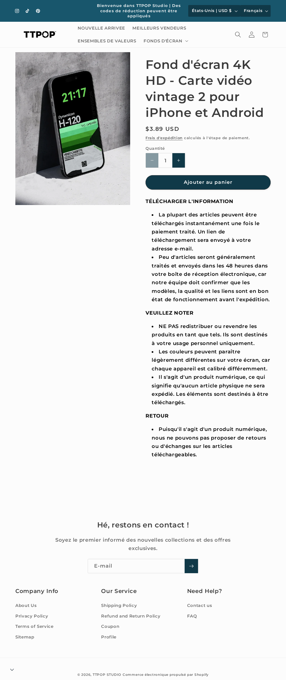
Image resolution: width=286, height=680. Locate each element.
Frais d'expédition (164, 138)
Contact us (199, 605)
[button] (165, 41)
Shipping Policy (119, 605)
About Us (26, 605)
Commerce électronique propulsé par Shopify (166, 674)
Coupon (110, 626)
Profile (108, 637)
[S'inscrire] (191, 566)
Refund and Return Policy (130, 616)
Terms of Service (34, 626)
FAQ (192, 616)
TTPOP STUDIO (107, 674)
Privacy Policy (31, 616)
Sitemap (24, 637)
